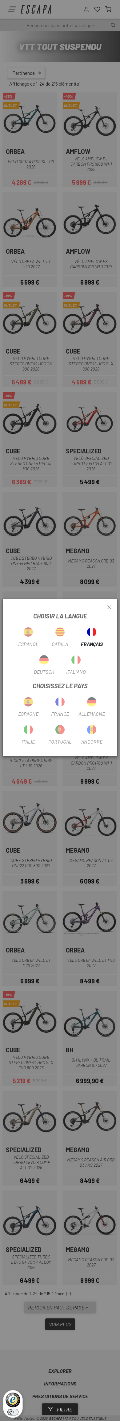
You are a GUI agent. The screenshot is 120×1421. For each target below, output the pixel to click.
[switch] (12, 1412)
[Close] (109, 607)
